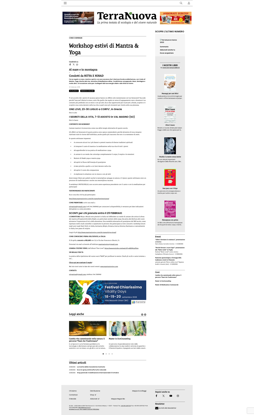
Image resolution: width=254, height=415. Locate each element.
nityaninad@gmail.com (77, 207)
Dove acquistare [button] (167, 53)
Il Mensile (72, 399)
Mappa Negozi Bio (118, 399)
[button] (65, 3)
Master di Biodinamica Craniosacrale (166, 285)
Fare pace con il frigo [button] (170, 188)
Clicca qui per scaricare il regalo (80, 262)
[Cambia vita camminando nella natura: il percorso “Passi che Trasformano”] (87, 328)
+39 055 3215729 (126, 406)
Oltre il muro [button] (170, 125)
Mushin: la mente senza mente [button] (170, 157)
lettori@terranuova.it (84, 407)
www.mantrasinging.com (109, 266)
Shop (92, 395)
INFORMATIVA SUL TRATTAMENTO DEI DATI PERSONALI (84, 409)
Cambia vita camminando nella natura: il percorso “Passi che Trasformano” (87, 340)
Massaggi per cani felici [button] (170, 93)
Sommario (164, 47)
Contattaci (73, 395)
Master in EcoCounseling (119, 339)
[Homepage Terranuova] (127, 18)
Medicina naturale (87, 91)
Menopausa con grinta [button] (170, 220)
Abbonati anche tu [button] (167, 50)
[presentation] (142, 314)
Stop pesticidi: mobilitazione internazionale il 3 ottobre (94, 373)
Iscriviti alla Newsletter (167, 408)
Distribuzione (95, 391)
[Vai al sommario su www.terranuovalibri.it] (170, 41)
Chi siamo (73, 391)
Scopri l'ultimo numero (169, 31)
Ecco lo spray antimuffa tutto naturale (87, 370)
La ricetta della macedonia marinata (87, 367)
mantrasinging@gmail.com (108, 244)
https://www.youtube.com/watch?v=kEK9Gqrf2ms (122, 248)
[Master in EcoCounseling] (127, 328)
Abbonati (93, 399)
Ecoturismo (74, 91)
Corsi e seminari (75, 38)
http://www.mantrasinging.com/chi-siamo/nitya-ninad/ (97, 232)
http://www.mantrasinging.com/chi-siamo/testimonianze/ (89, 199)
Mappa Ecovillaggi (139, 391)
